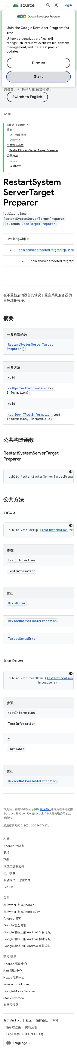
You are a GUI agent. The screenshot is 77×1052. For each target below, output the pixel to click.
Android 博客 (12, 918)
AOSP (7, 114)
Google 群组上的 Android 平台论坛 (27, 932)
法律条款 (42, 1020)
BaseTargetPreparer (38, 224)
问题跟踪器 (10, 1005)
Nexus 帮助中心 (13, 977)
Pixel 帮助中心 (12, 971)
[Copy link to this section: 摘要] (18, 318)
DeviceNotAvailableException (32, 621)
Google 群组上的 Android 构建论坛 (27, 939)
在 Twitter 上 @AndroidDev (21, 912)
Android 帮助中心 (15, 964)
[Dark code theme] (70, 471)
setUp (12, 388)
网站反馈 (31, 1027)
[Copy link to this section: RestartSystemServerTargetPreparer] (25, 459)
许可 (55, 1020)
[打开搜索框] (48, 5)
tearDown (15, 414)
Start (38, 77)
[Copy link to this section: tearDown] (27, 661)
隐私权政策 (13, 1027)
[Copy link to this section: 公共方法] (28, 499)
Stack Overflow (13, 998)
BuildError (17, 603)
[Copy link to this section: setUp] (19, 512)
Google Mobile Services (19, 991)
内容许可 (45, 809)
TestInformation (32, 388)
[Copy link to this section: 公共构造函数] (38, 440)
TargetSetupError (22, 639)
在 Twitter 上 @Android (18, 905)
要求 (6, 853)
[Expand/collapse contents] (28, 124)
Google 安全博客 (14, 925)
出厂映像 (9, 873)
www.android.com (16, 984)
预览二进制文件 (13, 866)
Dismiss (38, 63)
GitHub (8, 887)
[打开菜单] (7, 5)
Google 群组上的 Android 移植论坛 (27, 946)
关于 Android (12, 1020)
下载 (6, 859)
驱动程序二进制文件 (16, 880)
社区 (29, 1020)
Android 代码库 (13, 846)
